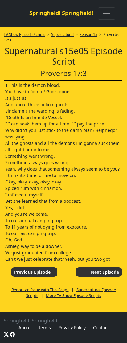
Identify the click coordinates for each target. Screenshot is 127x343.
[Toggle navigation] (106, 13)
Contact (101, 327)
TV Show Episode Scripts (24, 34)
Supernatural (62, 34)
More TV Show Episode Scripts (73, 295)
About (24, 327)
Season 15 (88, 34)
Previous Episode (32, 272)
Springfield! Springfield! (61, 13)
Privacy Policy (72, 327)
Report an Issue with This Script (40, 289)
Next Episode (105, 272)
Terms (44, 327)
